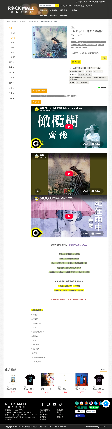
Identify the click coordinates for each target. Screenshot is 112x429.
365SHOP (103, 427)
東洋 (10, 62)
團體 (12, 43)
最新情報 (63, 15)
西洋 (10, 72)
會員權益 (43, 419)
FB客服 (106, 404)
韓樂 (10, 67)
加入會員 (79, 2)
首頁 (8, 21)
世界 (10, 83)
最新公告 (43, 412)
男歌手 (13, 33)
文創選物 (73, 10)
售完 (104, 58)
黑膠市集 (43, 10)
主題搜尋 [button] (53, 15)
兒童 (10, 93)
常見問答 (60, 414)
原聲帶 (13, 57)
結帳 (102, 2)
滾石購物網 (21, 9)
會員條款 (43, 417)
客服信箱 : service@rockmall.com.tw (18, 412)
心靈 (10, 88)
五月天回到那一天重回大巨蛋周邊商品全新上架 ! (79, 6)
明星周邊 (63, 10)
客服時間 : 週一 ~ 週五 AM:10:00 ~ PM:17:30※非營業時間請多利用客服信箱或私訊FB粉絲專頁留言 (21, 417)
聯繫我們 (95, 2)
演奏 (10, 98)
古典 (10, 78)
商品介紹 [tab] (36, 102)
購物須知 (60, 412)
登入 (85, 2)
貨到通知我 (76, 62)
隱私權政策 (44, 414)
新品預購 (43, 15)
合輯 (12, 47)
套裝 (12, 52)
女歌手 (36, 21)
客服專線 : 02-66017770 (14, 410)
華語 (30, 21)
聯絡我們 (60, 417)
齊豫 (72, 27)
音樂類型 (53, 10)
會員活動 (60, 410)
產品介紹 (15, 21)
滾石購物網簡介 (45, 410)
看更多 (103, 370)
